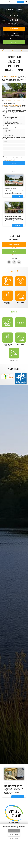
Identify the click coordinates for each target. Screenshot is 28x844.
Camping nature (14, 42)
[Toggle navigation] (26, 2)
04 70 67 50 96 (15, 15)
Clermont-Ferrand (12, 49)
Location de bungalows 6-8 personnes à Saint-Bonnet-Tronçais (13, 785)
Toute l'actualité (17, 796)
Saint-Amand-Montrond (9, 135)
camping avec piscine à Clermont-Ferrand (12, 105)
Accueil (2, 49)
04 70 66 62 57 (15, 38)
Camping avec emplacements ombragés (12, 118)
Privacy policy (14, 841)
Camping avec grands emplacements (11, 119)
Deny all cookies (14, 834)
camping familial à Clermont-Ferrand (12, 100)
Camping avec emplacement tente (11, 117)
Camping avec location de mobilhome (11, 122)
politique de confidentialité (10, 160)
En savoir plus (18, 196)
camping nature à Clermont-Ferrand (18, 108)
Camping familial (14, 28)
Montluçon (7, 131)
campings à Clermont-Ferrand (10, 76)
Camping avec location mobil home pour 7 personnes (14, 123)
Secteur (6, 49)
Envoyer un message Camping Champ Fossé (14, 244)
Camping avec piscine (10, 188)
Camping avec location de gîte (10, 121)
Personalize (14, 838)
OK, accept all (14, 830)
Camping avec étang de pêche (13, 216)
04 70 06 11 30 (15, 24)
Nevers (6, 134)
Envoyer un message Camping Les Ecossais (14, 251)
